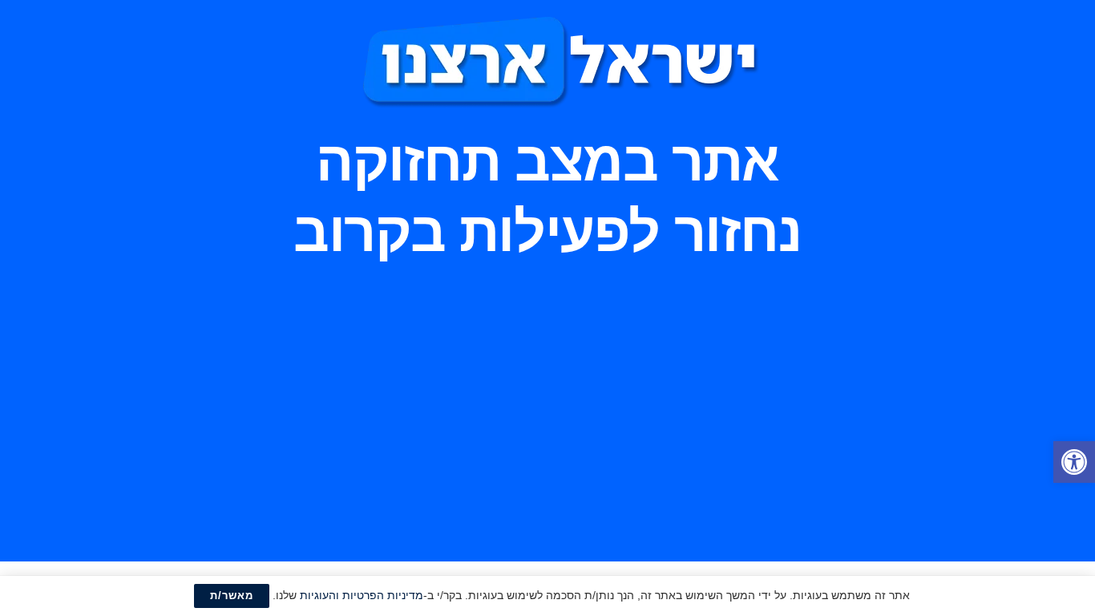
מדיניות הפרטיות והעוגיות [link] (361, 595)
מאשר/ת (231, 596)
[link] (1074, 462)
